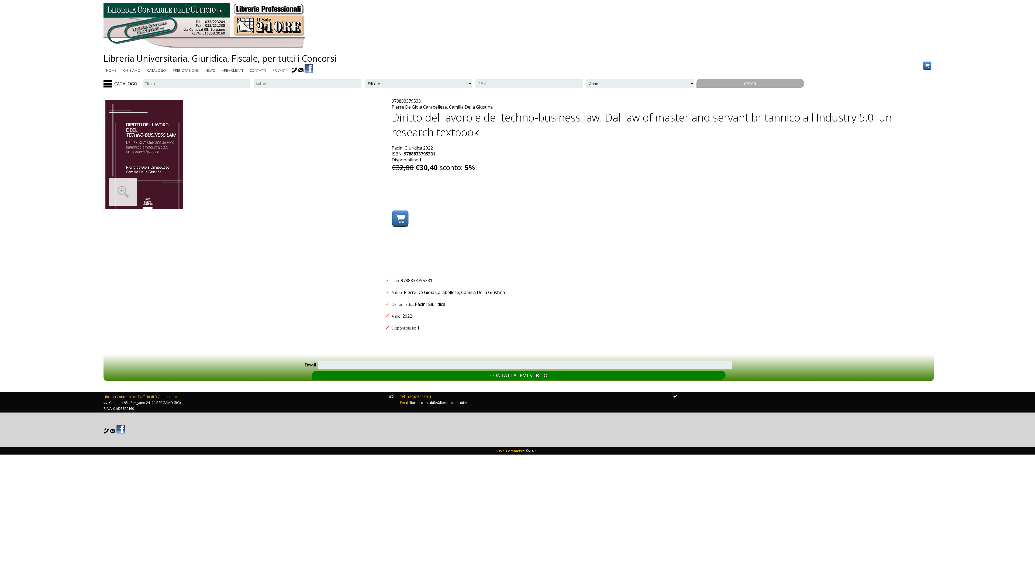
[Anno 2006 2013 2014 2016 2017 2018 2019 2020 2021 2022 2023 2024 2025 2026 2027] (640, 83)
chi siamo (131, 70)
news (210, 70)
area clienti (232, 70)
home (111, 70)
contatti (258, 70)
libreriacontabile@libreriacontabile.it (440, 402)
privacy (279, 70)
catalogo (156, 70)
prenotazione (186, 70)
